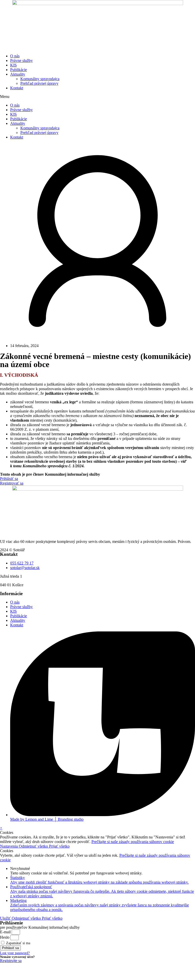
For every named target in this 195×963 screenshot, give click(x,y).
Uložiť (6, 918)
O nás (15, 56)
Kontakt (16, 88)
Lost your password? (15, 953)
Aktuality (17, 74)
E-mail (5, 932)
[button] (97, 96)
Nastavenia (9, 846)
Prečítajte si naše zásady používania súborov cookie (132, 841)
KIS (13, 65)
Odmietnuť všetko (34, 846)
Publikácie (18, 69)
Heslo (4, 937)
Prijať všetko (59, 846)
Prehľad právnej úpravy (39, 83)
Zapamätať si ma (17, 943)
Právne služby (21, 60)
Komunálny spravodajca (39, 79)
